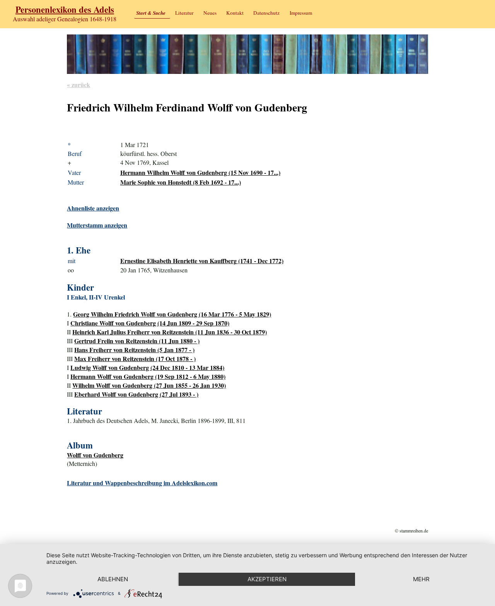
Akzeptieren (267, 579)
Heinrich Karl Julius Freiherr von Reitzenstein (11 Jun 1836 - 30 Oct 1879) (169, 331)
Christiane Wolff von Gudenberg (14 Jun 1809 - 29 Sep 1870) (149, 322)
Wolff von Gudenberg (95, 454)
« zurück (78, 84)
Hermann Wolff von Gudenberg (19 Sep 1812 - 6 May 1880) (147, 376)
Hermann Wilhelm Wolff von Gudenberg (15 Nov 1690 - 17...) (200, 172)
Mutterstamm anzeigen (97, 225)
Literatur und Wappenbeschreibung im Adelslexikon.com (142, 482)
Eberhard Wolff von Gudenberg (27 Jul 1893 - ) (136, 394)
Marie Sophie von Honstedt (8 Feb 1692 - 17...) (180, 182)
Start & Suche (151, 12)
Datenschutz (266, 12)
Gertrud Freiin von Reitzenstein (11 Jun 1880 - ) (137, 340)
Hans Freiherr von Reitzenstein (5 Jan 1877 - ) (134, 349)
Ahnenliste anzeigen (93, 208)
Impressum (301, 12)
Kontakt (235, 12)
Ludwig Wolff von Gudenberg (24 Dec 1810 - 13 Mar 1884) (147, 367)
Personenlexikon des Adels (64, 9)
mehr (421, 579)
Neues (210, 12)
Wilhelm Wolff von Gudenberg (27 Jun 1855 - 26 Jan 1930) (149, 385)
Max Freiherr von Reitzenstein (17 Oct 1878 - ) (135, 358)
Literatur (184, 12)
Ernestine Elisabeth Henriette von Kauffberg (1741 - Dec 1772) (201, 260)
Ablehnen (112, 579)
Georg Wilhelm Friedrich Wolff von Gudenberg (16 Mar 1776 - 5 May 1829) (172, 314)
